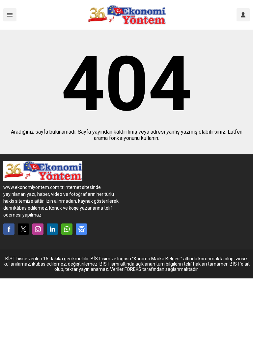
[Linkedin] (52, 229)
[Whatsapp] (66, 229)
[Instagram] (37, 229)
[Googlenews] (81, 229)
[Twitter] (23, 229)
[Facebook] (8, 229)
